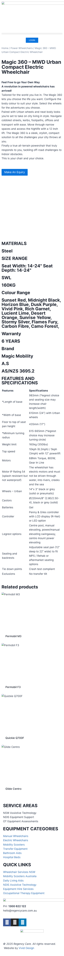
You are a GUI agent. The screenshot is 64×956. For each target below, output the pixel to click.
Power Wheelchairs (22, 48)
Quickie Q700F (14, 737)
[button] (32, 34)
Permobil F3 (13, 687)
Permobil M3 (13, 636)
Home (5, 48)
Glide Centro (13, 788)
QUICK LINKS (17, 864)
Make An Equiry (14, 172)
